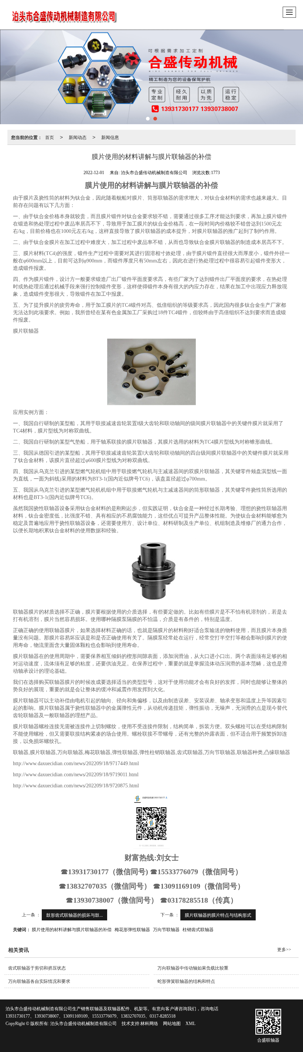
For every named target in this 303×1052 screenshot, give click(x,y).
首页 (49, 137)
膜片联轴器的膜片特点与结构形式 (218, 915)
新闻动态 (77, 137)
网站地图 (172, 1023)
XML (190, 1023)
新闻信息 (110, 137)
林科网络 (149, 1023)
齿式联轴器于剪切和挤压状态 (37, 968)
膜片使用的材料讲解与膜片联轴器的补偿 (72, 929)
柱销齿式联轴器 (198, 929)
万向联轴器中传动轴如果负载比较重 (192, 968)
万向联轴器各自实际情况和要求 (39, 981)
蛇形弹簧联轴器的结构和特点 (186, 981)
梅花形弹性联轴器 (132, 929)
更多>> (284, 949)
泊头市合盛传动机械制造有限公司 (83, 1023)
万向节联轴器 (166, 929)
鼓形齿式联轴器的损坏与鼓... (74, 915)
